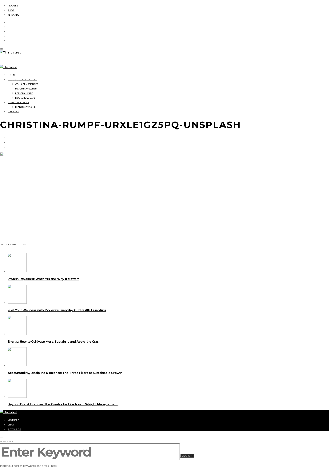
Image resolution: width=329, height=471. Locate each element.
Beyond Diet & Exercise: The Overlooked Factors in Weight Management (63, 404)
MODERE (13, 5)
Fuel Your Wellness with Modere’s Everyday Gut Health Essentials (57, 310)
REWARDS (13, 14)
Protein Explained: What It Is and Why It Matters (43, 279)
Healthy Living (18, 102)
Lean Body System (25, 106)
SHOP (11, 10)
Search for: (7, 441)
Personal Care (24, 93)
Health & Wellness (26, 88)
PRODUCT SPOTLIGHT (22, 79)
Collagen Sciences (26, 84)
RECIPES (13, 111)
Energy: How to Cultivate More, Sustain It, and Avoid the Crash (54, 341)
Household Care (25, 97)
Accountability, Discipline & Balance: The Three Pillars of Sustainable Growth (65, 373)
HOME (12, 74)
